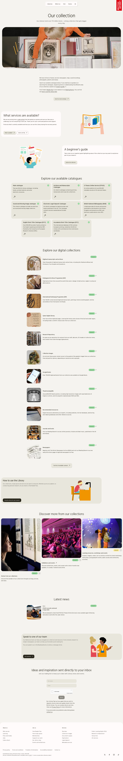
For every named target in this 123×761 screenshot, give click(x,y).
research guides (60, 86)
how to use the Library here (49, 91)
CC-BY (30, 755)
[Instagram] (114, 754)
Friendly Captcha (69, 693)
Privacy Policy (56, 707)
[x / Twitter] (104, 754)
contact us (49, 712)
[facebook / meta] (109, 754)
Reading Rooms (69, 90)
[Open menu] (75, 4)
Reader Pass (50, 90)
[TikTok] (118, 754)
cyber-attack (21, 119)
